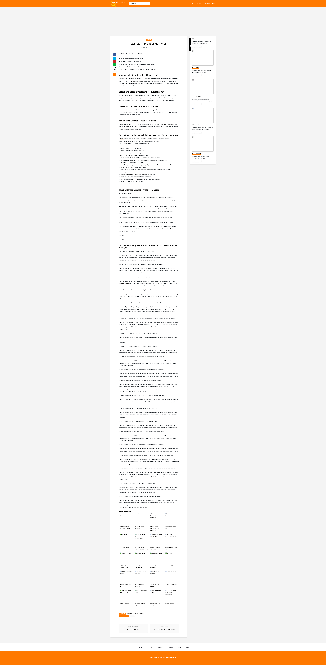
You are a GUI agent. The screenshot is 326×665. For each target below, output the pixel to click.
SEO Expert (195, 125)
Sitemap (199, 3)
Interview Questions (210, 3)
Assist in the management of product (130, 155)
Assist (121, 139)
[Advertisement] (163, 20)
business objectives (124, 283)
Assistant (148, 39)
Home (192, 3)
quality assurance (150, 165)
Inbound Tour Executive (199, 39)
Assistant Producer (133, 629)
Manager (136, 613)
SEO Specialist (196, 153)
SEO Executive (196, 96)
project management (168, 124)
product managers (136, 81)
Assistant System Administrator (164, 629)
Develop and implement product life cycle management (136, 174)
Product (141, 613)
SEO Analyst (195, 67)
